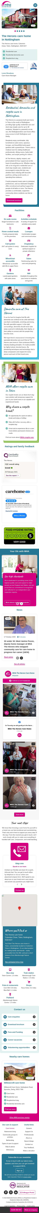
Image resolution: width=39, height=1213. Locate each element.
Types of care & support (10, 1143)
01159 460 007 (16, 1210)
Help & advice (10, 1146)
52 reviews (21, 67)
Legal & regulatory (9, 1206)
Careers (29, 1128)
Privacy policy (21, 1206)
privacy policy (27, 1177)
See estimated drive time (14, 962)
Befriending (10, 1140)
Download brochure (14, 200)
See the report (11, 475)
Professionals (29, 1135)
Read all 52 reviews (12, 511)
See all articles (19, 664)
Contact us (19, 890)
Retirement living (10, 1131)
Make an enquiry (31, 1210)
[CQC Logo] (11, 457)
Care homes (10, 1128)
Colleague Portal (28, 1192)
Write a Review (19, 515)
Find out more (10, 1109)
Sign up (19, 1170)
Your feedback (29, 1147)
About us (29, 1138)
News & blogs (29, 1141)
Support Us (29, 1131)
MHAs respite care (27, 437)
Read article (8, 657)
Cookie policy (31, 1206)
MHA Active (10, 1150)
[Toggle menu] (35, 5)
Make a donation (29, 1151)
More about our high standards (17, 602)
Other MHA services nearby (20, 1117)
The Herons (14, 67)
